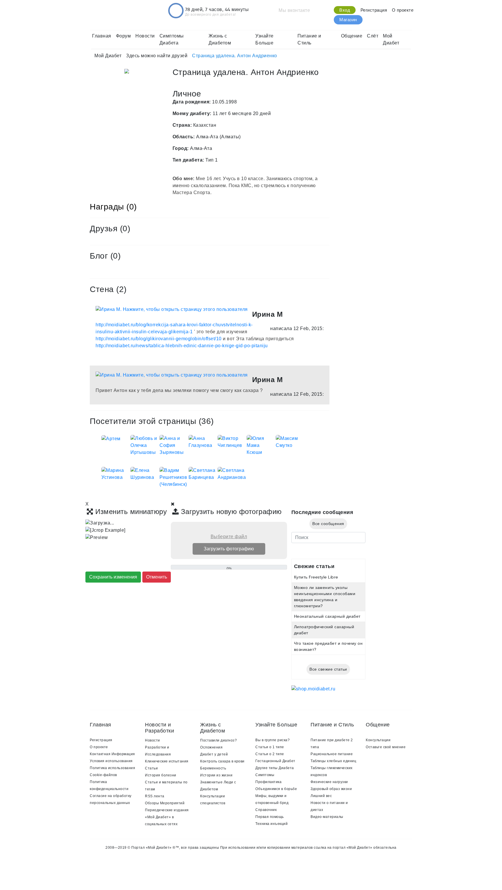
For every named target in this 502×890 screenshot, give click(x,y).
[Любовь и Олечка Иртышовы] (144, 445)
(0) (125, 228)
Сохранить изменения (113, 576)
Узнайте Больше (264, 39)
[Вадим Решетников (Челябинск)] (174, 476)
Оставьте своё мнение (386, 747)
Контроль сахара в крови (222, 761)
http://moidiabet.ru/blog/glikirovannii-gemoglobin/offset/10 (159, 338)
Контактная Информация (112, 754)
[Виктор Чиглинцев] (232, 441)
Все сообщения (328, 523)
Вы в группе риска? (272, 740)
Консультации (378, 740)
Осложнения (211, 747)
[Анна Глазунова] (203, 441)
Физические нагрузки (329, 782)
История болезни (160, 775)
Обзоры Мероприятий (164, 803)
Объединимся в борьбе (276, 789)
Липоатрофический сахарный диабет (324, 629)
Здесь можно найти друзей (156, 55)
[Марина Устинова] (115, 473)
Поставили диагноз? (218, 740)
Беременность (213, 768)
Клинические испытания (167, 761)
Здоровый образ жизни (331, 789)
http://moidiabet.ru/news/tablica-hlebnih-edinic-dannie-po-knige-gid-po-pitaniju (182, 345)
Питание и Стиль (309, 39)
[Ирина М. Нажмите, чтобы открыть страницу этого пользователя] (172, 309)
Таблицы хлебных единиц (333, 761)
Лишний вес (321, 796)
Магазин (348, 19)
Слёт (372, 35)
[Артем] (111, 438)
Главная (101, 35)
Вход (344, 10)
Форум (123, 35)
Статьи (151, 768)
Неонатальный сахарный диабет (327, 616)
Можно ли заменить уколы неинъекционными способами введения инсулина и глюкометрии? (325, 596)
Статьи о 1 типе (269, 747)
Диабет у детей (214, 754)
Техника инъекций (271, 824)
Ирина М (267, 314)
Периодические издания (167, 810)
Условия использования (111, 761)
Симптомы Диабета (171, 39)
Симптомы (264, 775)
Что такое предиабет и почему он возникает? (328, 646)
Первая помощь (269, 817)
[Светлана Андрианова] (232, 473)
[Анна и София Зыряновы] (174, 445)
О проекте (403, 10)
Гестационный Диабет (275, 761)
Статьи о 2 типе (269, 754)
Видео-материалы (327, 817)
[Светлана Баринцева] (203, 473)
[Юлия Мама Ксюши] (261, 445)
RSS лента (154, 796)
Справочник (266, 810)
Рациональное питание (332, 754)
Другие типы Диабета (274, 768)
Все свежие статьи (328, 669)
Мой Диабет (391, 39)
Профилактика (268, 782)
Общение (352, 35)
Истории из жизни (216, 775)
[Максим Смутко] (290, 441)
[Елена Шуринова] (144, 473)
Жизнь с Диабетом (220, 39)
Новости (145, 35)
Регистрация (374, 10)
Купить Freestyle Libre (316, 577)
